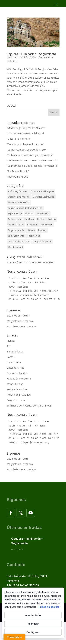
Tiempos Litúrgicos (41, 241)
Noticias (52, 219)
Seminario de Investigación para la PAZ (29, 405)
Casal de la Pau (15, 367)
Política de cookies (17, 389)
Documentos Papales (18, 196)
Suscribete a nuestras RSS (21, 326)
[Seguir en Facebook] (11, 513)
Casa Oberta (14, 362)
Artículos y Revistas (17, 191)
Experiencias (43, 213)
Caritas (11, 357)
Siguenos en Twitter (18, 315)
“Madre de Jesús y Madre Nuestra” (26, 128)
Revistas (42, 230)
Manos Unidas (15, 384)
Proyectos (32, 224)
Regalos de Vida (16, 230)
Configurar (33, 632)
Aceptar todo (33, 615)
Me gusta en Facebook (20, 321)
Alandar (11, 340)
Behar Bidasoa (15, 351)
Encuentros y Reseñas (19, 202)
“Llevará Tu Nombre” (19, 138)
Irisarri (14, 57)
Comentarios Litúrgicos (42, 191)
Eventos (29, 213)
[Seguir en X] (21, 513)
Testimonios (34, 235)
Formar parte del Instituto (21, 219)
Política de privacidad (19, 394)
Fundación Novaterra (19, 378)
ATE (9, 346)
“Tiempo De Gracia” (18, 176)
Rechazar (33, 623)
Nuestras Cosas (16, 224)
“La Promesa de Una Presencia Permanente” (32, 165)
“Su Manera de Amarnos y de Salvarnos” (30, 155)
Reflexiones (46, 224)
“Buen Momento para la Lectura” (25, 144)
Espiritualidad (15, 213)
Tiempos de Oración (18, 241)
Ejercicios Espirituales (43, 196)
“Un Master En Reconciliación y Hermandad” (32, 160)
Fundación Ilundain (17, 373)
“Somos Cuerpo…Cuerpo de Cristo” (27, 149)
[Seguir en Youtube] (30, 513)
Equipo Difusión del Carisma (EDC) (25, 207)
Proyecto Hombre (17, 400)
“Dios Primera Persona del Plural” (26, 133)
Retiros (31, 230)
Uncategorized (15, 247)
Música (40, 219)
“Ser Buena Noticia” (18, 171)
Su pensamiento (16, 235)
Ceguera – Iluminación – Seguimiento (31, 54)
